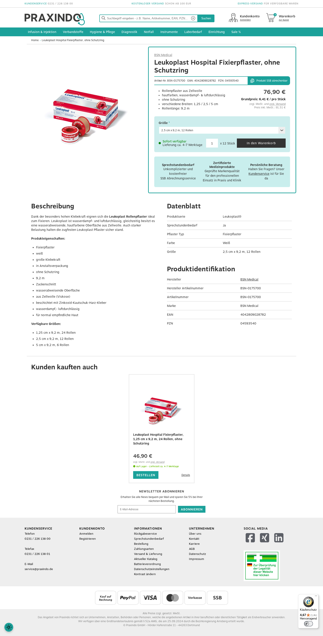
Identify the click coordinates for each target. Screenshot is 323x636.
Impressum (196, 559)
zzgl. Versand (277, 104)
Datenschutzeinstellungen (151, 569)
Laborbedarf (193, 32)
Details (185, 475)
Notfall (149, 32)
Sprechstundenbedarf (149, 538)
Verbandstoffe (73, 32)
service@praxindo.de (39, 569)
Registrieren (87, 538)
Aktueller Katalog (145, 559)
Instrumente (169, 32)
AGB (192, 548)
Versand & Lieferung (148, 554)
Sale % (236, 32)
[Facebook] (251, 543)
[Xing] (265, 543)
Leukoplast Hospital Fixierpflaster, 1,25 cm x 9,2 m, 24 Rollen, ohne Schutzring (158, 439)
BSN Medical (163, 55)
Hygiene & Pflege (102, 32)
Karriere (194, 543)
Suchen (206, 18)
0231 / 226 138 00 (60, 3)
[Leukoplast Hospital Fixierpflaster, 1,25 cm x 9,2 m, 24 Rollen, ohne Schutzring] (161, 408)
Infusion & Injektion (42, 32)
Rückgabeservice (145, 533)
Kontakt (194, 538)
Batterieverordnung (147, 564)
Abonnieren (192, 509)
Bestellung (141, 543)
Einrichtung (217, 32)
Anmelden (86, 533)
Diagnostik (129, 32)
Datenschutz (197, 554)
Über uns (195, 533)
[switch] (308, 623)
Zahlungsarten (144, 548)
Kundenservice (259, 173)
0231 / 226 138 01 (37, 554)
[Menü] (316, 597)
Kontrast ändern (145, 574)
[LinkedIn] (279, 543)
